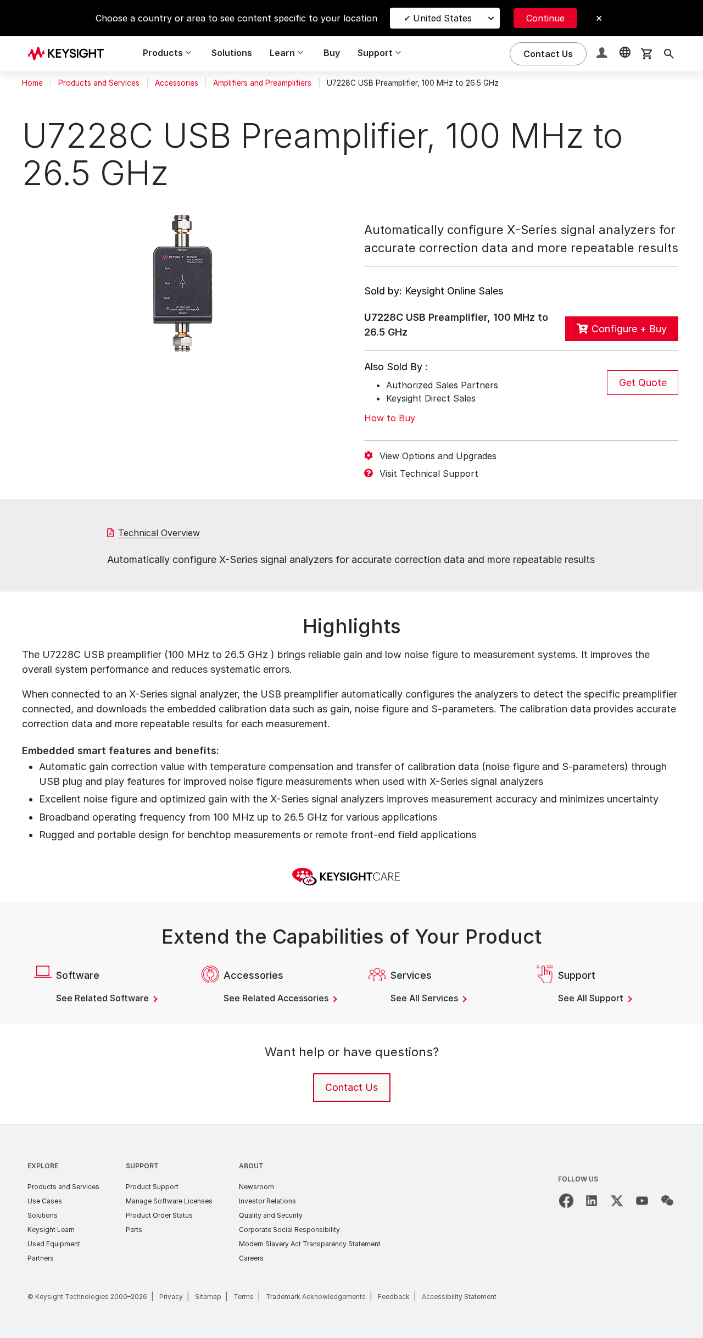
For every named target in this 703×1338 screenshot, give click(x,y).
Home (32, 83)
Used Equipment (53, 1244)
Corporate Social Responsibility (289, 1229)
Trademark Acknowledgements (316, 1296)
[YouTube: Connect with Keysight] (642, 1200)
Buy (331, 52)
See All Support (592, 998)
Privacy (171, 1296)
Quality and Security (271, 1215)
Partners (40, 1258)
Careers (251, 1258)
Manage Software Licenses (169, 1201)
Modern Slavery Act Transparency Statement (310, 1244)
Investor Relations (267, 1201)
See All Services (425, 998)
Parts (134, 1229)
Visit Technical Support (429, 473)
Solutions (231, 52)
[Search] (669, 53)
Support (142, 1166)
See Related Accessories (277, 998)
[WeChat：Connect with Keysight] (667, 1200)
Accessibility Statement (459, 1296)
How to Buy (389, 417)
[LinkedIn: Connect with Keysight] (591, 1200)
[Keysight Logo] (69, 53)
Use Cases (44, 1201)
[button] (603, 54)
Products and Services (99, 83)
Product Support (152, 1187)
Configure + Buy (629, 329)
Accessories (176, 83)
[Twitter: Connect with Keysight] (617, 1200)
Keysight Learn (51, 1229)
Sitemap (208, 1296)
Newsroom (256, 1187)
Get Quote (643, 382)
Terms (243, 1296)
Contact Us (351, 1087)
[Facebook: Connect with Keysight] (566, 1200)
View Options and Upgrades (438, 455)
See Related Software (103, 998)
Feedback (394, 1296)
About (251, 1166)
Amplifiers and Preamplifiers (262, 83)
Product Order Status (159, 1215)
